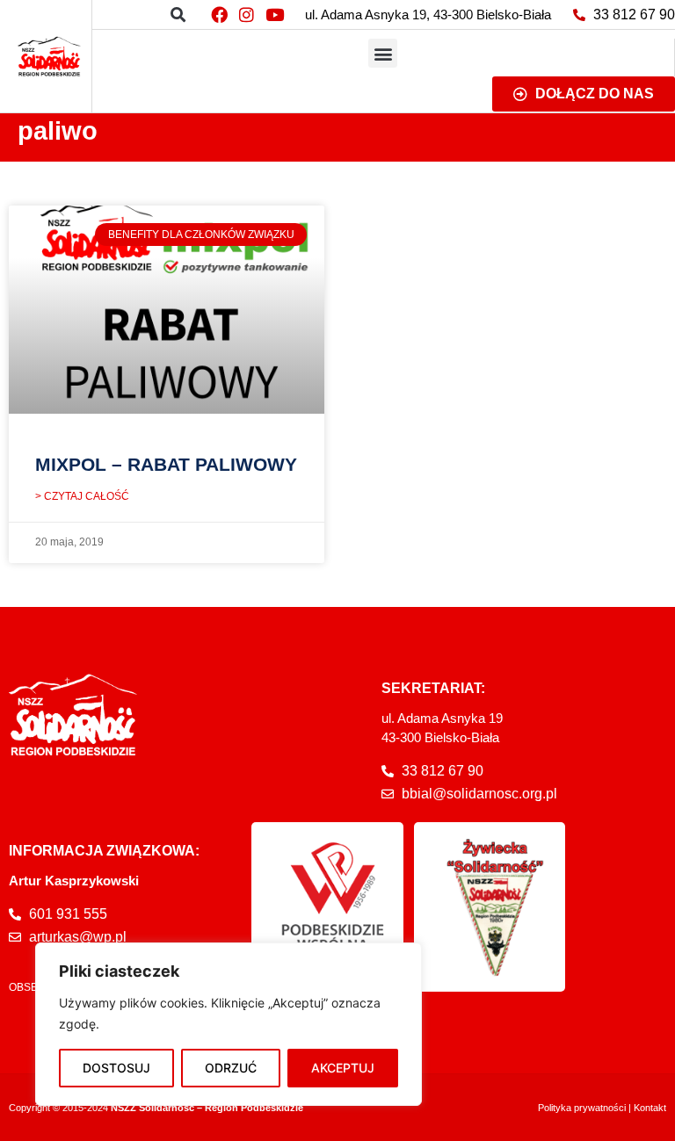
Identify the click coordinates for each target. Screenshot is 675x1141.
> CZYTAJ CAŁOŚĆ (82, 496)
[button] (177, 14)
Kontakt (650, 1107)
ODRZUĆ (231, 1067)
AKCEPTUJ (342, 1067)
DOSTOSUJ (116, 1067)
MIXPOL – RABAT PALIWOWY (166, 464)
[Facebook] (219, 14)
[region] (228, 1024)
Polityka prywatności (582, 1107)
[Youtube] (274, 14)
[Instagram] (247, 14)
